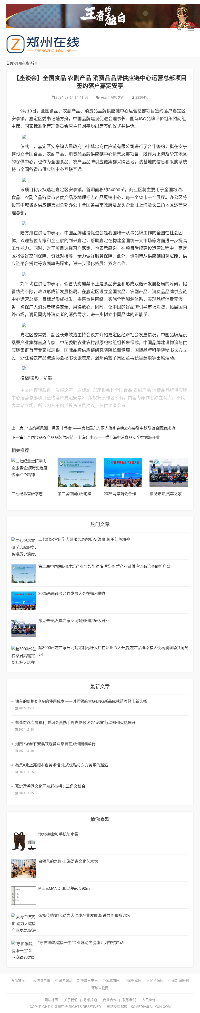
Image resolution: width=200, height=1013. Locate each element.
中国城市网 (111, 981)
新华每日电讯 (87, 981)
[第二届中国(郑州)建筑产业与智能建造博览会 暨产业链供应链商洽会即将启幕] (77, 472)
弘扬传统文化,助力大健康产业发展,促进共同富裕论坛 (84, 915)
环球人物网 (100, 988)
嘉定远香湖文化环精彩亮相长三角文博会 (50, 786)
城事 (34, 63)
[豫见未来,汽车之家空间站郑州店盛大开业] (169, 472)
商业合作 (110, 1000)
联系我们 (129, 1000)
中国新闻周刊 (178, 981)
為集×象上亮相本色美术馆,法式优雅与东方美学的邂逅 (61, 765)
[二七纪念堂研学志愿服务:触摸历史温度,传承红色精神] (30, 472)
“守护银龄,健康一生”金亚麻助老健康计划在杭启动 (81, 943)
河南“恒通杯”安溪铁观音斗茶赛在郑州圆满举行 (55, 744)
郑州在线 (43, 44)
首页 (9, 63)
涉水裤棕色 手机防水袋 (58, 834)
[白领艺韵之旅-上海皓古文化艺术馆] (23, 868)
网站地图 (51, 1000)
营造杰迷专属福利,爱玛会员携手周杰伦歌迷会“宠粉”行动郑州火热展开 (75, 723)
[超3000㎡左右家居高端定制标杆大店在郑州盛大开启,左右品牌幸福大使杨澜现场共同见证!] (23, 655)
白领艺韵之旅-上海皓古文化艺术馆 (68, 861)
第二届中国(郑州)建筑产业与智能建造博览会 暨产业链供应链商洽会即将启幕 (104, 566)
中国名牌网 (63, 981)
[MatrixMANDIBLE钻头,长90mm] (23, 895)
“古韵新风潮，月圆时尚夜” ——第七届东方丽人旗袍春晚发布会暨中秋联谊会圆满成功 (101, 428)
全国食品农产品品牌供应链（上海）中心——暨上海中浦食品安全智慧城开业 (93, 437)
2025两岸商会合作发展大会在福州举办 (137, 494)
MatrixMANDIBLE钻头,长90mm (65, 888)
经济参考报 (41, 981)
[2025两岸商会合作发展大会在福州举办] (123, 472)
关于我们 (71, 1000)
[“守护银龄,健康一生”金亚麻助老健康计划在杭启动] (23, 950)
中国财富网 (132, 981)
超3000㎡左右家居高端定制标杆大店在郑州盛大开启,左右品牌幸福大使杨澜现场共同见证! (113, 651)
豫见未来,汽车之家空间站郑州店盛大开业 (74, 621)
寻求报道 (90, 1000)
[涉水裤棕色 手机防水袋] (23, 841)
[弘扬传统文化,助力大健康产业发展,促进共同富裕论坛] (23, 922)
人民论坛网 (154, 981)
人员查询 (149, 1000)
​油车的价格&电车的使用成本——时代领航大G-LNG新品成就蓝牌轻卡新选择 (81, 701)
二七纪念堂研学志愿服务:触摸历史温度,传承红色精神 (84, 539)
